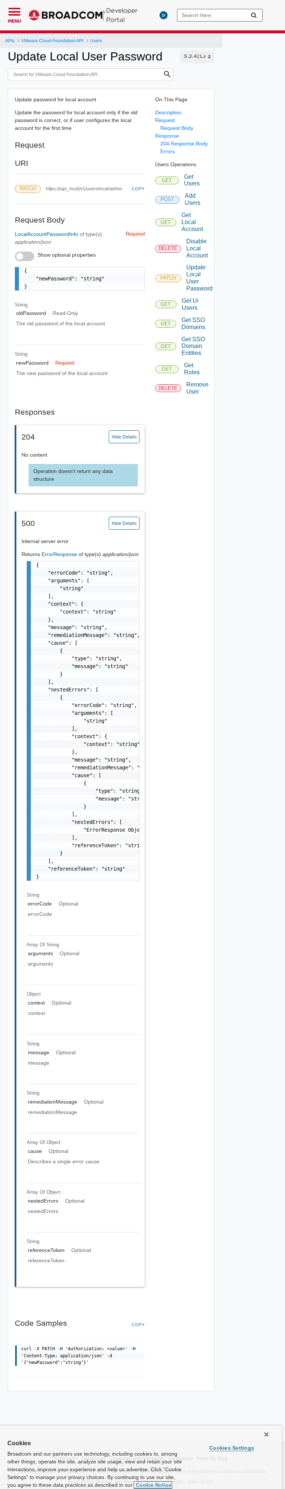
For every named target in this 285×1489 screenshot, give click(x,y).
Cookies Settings (231, 1448)
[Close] (266, 1434)
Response (167, 136)
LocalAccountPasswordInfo (47, 234)
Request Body (176, 128)
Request (165, 120)
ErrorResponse (60, 554)
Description (168, 112)
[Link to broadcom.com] (67, 15)
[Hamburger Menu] (14, 11)
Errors (167, 151)
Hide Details (124, 437)
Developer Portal (122, 15)
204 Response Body (184, 144)
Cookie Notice (152, 1485)
